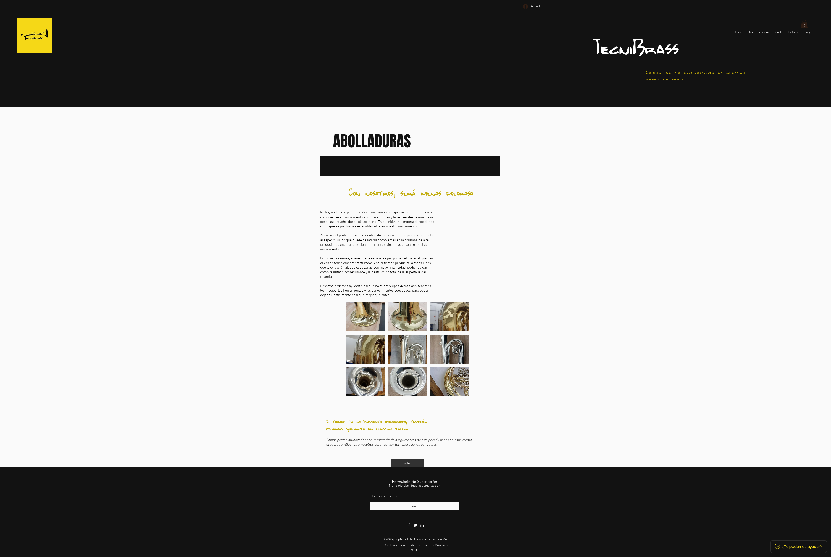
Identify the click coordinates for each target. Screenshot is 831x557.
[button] (804, 24)
